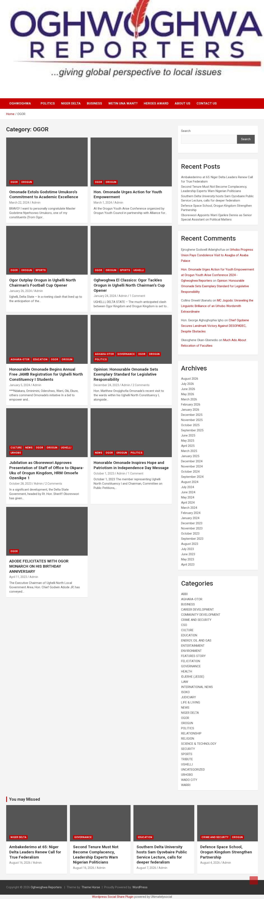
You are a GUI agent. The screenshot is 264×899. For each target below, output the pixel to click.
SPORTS (40, 270)
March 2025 (189, 451)
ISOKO (185, 692)
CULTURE (16, 447)
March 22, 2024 (19, 202)
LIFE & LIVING (190, 702)
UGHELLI (138, 270)
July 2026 (187, 384)
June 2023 (188, 554)
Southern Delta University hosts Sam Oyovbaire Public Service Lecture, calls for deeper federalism (162, 854)
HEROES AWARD (156, 103)
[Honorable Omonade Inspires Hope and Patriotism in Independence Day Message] (131, 432)
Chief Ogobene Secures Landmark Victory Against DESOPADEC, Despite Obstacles (215, 325)
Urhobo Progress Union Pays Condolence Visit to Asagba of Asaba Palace (217, 255)
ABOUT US (182, 103)
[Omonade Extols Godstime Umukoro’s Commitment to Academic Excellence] (47, 161)
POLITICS (48, 103)
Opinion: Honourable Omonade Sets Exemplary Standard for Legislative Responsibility (126, 374)
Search (186, 131)
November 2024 (192, 466)
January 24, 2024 (105, 296)
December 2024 (191, 461)
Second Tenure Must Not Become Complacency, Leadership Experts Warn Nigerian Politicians (95, 854)
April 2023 (187, 564)
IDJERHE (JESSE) (192, 676)
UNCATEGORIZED (193, 769)
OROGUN (26, 182)
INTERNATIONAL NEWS (197, 687)
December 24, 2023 (106, 385)
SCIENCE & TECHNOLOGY (198, 744)
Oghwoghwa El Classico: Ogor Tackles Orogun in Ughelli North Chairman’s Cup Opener (129, 285)
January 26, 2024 (20, 291)
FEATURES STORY (193, 656)
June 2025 (188, 435)
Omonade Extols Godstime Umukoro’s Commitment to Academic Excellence (43, 194)
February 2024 (190, 513)
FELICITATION (190, 661)
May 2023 (187, 559)
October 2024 (190, 471)
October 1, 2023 (104, 473)
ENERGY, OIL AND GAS (196, 640)
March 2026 (189, 399)
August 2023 (189, 544)
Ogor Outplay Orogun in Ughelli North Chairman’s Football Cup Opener (42, 283)
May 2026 (187, 394)
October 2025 (190, 425)
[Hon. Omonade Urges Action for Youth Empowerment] (131, 161)
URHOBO (16, 452)
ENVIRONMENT (191, 651)
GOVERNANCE (126, 354)
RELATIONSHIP (191, 733)
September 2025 (192, 430)
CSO (184, 625)
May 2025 (187, 440)
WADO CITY (189, 780)
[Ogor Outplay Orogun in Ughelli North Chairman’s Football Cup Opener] (47, 250)
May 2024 (187, 497)
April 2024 (187, 502)
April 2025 (187, 446)
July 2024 (187, 487)
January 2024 (190, 518)
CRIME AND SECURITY (196, 620)
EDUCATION (40, 359)
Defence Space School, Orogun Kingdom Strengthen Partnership (226, 851)
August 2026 (189, 379)
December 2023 (191, 523)
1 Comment (137, 296)
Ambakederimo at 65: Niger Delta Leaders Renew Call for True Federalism (35, 851)
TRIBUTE (187, 759)
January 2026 (190, 410)
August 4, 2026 (210, 862)
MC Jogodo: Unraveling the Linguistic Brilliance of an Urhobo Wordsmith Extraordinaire (217, 306)
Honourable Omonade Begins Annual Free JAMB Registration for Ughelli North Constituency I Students (46, 374)
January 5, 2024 (19, 385)
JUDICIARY (188, 697)
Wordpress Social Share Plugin (113, 897)
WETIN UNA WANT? (123, 103)
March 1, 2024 (103, 202)
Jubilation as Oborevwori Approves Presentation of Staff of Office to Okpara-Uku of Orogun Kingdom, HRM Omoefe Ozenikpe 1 (46, 470)
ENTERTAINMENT (193, 646)
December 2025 (191, 415)
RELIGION (187, 738)
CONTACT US (207, 103)
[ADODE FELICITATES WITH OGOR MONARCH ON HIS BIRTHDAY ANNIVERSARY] (47, 531)
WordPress (139, 887)
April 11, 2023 (18, 577)
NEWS (28, 447)
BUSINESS (94, 103)
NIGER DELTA (71, 103)
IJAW (184, 682)
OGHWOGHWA (20, 103)
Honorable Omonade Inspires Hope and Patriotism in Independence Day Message (131, 465)
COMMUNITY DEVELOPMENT (200, 615)
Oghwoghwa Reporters (46, 887)
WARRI (185, 785)
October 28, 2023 (20, 483)
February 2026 (190, 404)
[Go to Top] (254, 880)
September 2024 (192, 477)
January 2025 (190, 456)
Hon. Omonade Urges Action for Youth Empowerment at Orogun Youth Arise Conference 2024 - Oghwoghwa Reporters (217, 275)
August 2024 (189, 482)
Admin (36, 202)
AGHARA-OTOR (20, 359)
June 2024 (188, 492)
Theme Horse (90, 887)
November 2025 (192, 420)
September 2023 (192, 539)
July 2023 (187, 549)
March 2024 (189, 508)
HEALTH (186, 671)
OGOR (14, 182)
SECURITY (188, 749)
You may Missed (24, 799)
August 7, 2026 (146, 867)
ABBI (184, 594)
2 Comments (141, 385)
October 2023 (190, 533)
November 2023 (192, 528)
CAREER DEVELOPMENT (197, 609)
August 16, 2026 (20, 862)
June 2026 (188, 389)
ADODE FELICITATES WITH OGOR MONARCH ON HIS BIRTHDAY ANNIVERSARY (38, 566)
